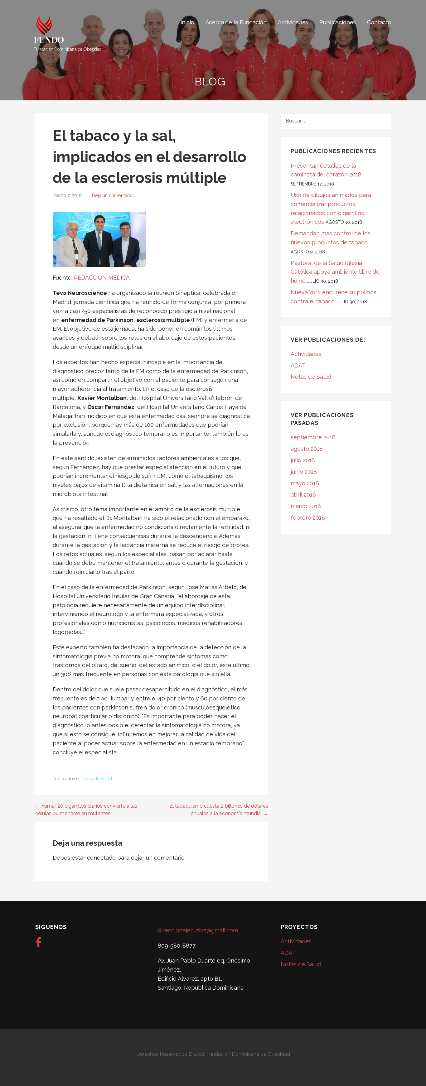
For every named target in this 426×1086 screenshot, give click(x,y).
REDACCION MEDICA (102, 277)
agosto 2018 (307, 448)
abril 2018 (303, 494)
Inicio (187, 22)
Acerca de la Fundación (236, 22)
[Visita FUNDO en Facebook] (38, 944)
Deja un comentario (112, 195)
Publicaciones (337, 22)
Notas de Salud (96, 778)
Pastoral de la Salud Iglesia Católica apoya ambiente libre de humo (335, 272)
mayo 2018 (305, 483)
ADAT (298, 365)
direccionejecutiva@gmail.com (198, 930)
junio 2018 (304, 472)
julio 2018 (303, 460)
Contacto (379, 22)
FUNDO (49, 39)
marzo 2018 (306, 506)
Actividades (293, 22)
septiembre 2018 (313, 437)
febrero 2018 (308, 517)
